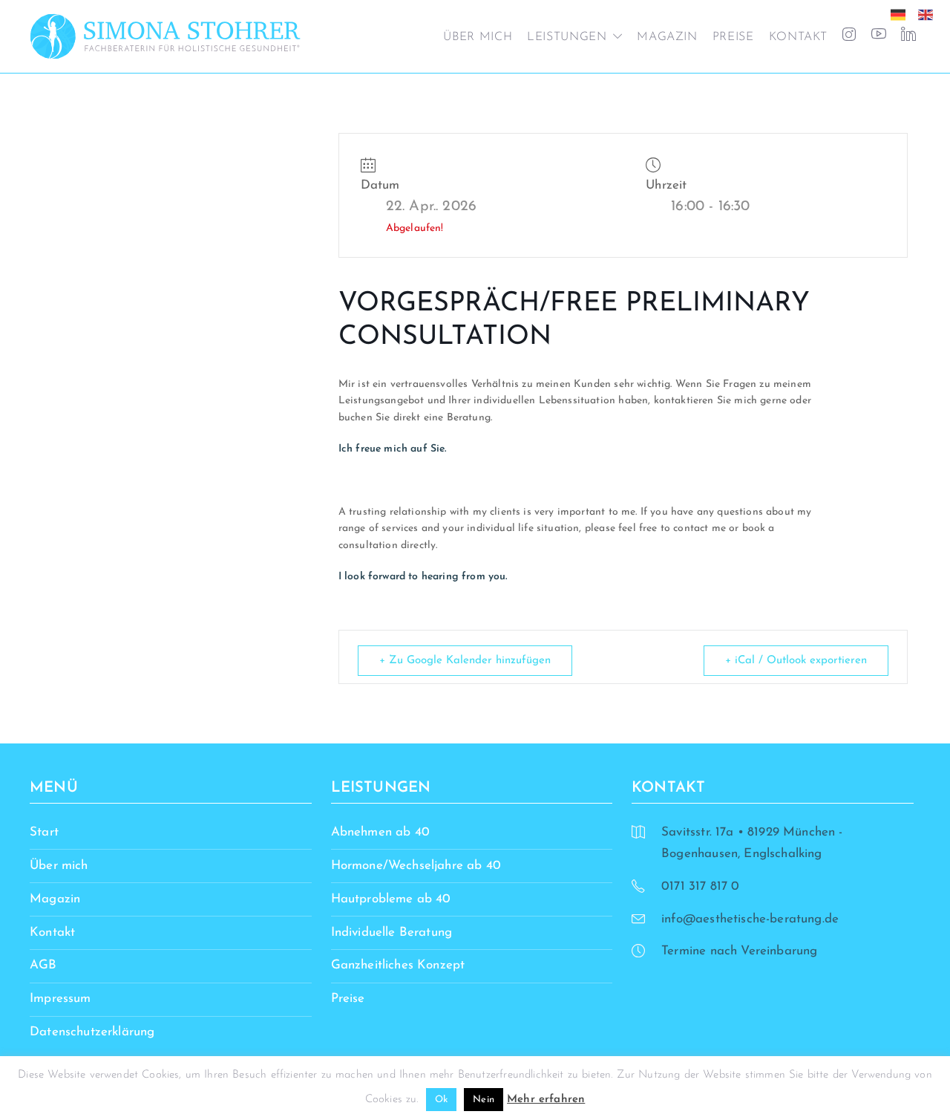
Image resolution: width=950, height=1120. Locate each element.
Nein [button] (483, 1099)
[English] (929, 13)
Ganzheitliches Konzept (398, 965)
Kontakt (798, 37)
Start (44, 832)
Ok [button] (441, 1099)
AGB (43, 965)
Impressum (60, 998)
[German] (902, 13)
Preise (733, 37)
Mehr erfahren (546, 1099)
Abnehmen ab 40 (380, 832)
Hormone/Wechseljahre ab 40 (416, 865)
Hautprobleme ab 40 (391, 899)
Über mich (477, 37)
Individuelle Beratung (392, 932)
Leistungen (566, 37)
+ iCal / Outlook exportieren (796, 660)
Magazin (667, 37)
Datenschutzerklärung (92, 1032)
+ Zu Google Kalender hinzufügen (465, 660)
